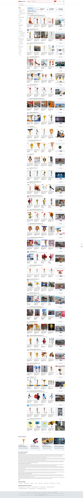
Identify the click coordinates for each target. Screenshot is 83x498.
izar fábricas (44, 2)
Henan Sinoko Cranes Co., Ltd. (33, 321)
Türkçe (56, 493)
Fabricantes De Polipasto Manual (32, 488)
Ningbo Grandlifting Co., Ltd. (33, 251)
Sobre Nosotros (28, 492)
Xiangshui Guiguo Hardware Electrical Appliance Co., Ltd (36, 404)
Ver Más (19, 479)
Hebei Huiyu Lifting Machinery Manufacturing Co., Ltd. (36, 335)
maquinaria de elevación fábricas (35, 2)
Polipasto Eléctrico (41, 483)
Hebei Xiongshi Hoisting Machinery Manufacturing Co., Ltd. (37, 15)
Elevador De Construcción (52, 483)
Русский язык (44, 493)
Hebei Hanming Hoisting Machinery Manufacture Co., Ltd (36, 98)
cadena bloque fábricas (40, 2)
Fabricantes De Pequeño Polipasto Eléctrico (23, 488)
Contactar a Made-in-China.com (44, 492)
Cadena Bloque (31, 483)
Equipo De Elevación (21, 483)
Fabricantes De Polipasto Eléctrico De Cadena (41, 488)
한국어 (46, 493)
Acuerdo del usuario (34, 492)
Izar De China (36, 483)
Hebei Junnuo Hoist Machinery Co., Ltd (34, 363)
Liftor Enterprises (31, 126)
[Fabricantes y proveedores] (21, 1)
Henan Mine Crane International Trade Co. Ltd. (35, 418)
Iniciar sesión (63, 1)
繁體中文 (28, 493)
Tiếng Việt (59, 493)
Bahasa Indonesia (61, 493)
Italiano (41, 493)
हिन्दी (52, 493)
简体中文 (26, 493)
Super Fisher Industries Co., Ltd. (33, 84)
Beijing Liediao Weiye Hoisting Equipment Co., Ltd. (36, 195)
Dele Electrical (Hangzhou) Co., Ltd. (34, 112)
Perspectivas (53, 492)
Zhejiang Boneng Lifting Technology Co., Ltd (35, 349)
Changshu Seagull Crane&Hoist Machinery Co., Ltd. (36, 209)
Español (34, 493)
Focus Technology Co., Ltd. (40, 494)
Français (32, 493)
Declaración (31, 492)
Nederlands (50, 493)
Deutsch (37, 493)
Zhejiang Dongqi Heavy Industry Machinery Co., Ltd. (36, 223)
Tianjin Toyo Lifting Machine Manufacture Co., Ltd (35, 265)
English (24, 493)
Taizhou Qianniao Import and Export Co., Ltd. (35, 140)
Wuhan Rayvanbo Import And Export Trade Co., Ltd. (36, 70)
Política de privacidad (39, 492)
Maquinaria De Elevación (26, 483)
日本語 (30, 493)
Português (39, 493)
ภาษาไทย (54, 493)
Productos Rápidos (49, 492)
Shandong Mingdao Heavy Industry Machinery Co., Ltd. (36, 237)
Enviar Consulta (60, 15)
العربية (48, 493)
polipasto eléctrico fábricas (47, 2)
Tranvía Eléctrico (58, 483)
